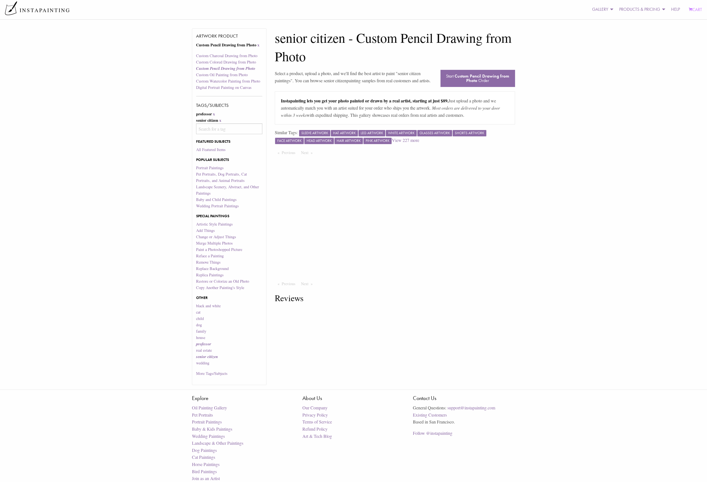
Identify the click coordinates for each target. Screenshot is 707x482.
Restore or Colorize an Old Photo (222, 281)
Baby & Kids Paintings (212, 429)
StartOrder (477, 78)
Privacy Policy (315, 415)
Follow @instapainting (432, 433)
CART (697, 9)
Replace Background (212, 268)
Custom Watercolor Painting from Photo (228, 81)
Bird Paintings (204, 471)
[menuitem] (601, 9)
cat (198, 312)
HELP (675, 9)
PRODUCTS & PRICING (639, 9)
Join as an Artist (206, 478)
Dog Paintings (204, 450)
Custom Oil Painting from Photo (222, 74)
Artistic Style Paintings (214, 224)
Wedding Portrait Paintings (217, 205)
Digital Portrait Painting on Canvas (224, 87)
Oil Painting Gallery (209, 408)
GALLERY (600, 9)
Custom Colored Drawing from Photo (226, 62)
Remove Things (208, 262)
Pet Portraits (202, 415)
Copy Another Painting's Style (220, 287)
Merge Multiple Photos (214, 243)
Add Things (205, 230)
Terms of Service (317, 422)
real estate (204, 350)
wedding (202, 363)
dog (199, 324)
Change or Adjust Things (216, 236)
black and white (208, 305)
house (200, 337)
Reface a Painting (210, 255)
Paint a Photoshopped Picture (219, 249)
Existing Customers (430, 415)
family (201, 331)
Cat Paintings (203, 457)
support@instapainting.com (471, 408)
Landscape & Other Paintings (217, 443)
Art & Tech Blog (317, 436)
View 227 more (405, 140)
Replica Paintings (210, 274)
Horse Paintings (206, 464)
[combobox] (229, 128)
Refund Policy (315, 429)
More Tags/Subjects (212, 373)
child (200, 318)
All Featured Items (211, 149)
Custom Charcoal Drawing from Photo (226, 55)
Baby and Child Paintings (216, 199)
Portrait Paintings (210, 167)
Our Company (315, 408)
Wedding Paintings (208, 436)
